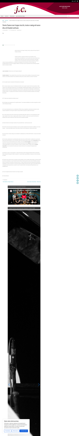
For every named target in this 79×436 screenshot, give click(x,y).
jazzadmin (6, 30)
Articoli (6, 20)
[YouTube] (72, 1)
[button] (9, 384)
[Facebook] (76, 1)
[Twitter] (74, 1)
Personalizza (7, 430)
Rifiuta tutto (15, 430)
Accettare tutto (24, 430)
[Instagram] (77, 1)
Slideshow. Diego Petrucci (8, 181)
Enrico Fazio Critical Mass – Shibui (33, 181)
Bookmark (5, 179)
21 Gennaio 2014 (13, 30)
